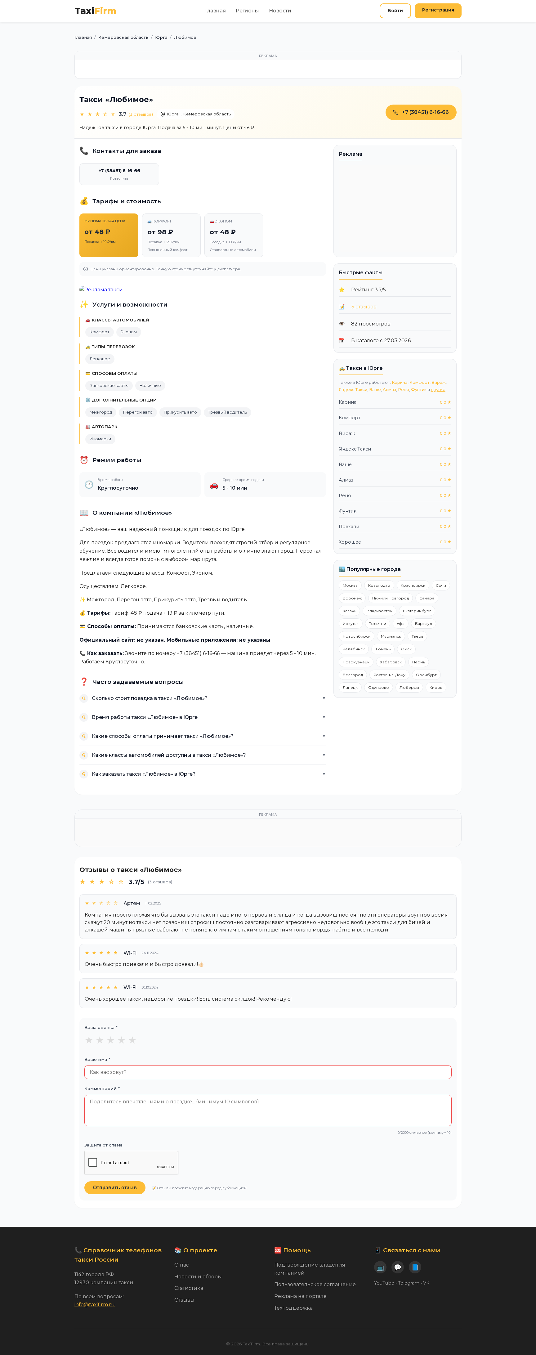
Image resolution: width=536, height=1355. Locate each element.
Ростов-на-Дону (389, 674)
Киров (436, 687)
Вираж (438, 382)
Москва (350, 585)
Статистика (188, 1288)
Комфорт (419, 382)
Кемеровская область (207, 114)
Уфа (400, 623)
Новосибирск (356, 636)
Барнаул (423, 623)
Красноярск (413, 585)
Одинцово (378, 687)
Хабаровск (391, 662)
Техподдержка (293, 1308)
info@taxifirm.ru (94, 1305)
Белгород (353, 674)
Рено (403, 389)
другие (438, 389)
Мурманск (391, 636)
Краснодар (379, 585)
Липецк (350, 687)
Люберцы (409, 687)
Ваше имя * (97, 1059)
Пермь (418, 662)
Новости (280, 11)
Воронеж (352, 598)
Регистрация (438, 10)
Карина (400, 382)
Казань (349, 610)
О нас (181, 1265)
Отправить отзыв (115, 1187)
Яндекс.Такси (353, 389)
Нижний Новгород (390, 598)
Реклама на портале (300, 1296)
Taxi (95, 10)
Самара (426, 598)
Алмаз (389, 389)
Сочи (441, 585)
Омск (406, 649)
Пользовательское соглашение (315, 1284)
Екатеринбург (417, 610)
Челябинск (354, 649)
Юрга (173, 114)
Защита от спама (103, 1144)
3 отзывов (364, 307)
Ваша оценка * (101, 1027)
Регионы (247, 11)
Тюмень (383, 649)
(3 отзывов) (141, 114)
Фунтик (419, 389)
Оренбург (426, 674)
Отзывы (184, 1300)
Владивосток (379, 610)
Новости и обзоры (198, 1277)
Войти (395, 10)
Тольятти (377, 623)
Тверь (417, 636)
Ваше (375, 389)
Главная (215, 11)
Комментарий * (102, 1088)
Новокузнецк (356, 662)
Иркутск (351, 623)
